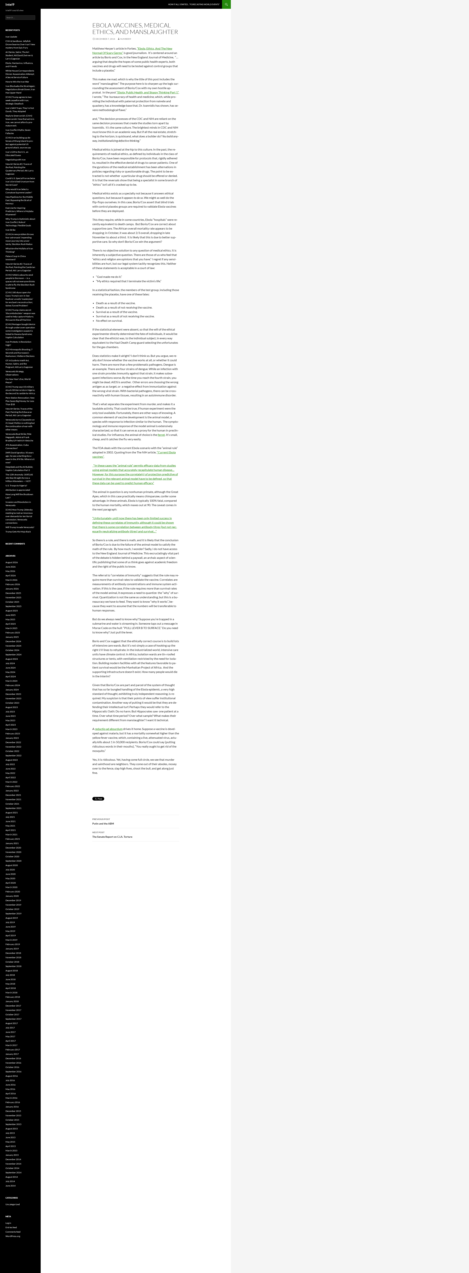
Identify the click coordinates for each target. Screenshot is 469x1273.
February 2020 (12, 891)
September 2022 (13, 755)
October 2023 (12, 702)
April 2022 (10, 777)
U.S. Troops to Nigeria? (16, 485)
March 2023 (11, 729)
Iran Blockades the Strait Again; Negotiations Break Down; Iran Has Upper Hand (20, 89)
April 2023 (10, 724)
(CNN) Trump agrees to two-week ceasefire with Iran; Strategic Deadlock (18, 100)
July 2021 (10, 817)
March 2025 (11, 628)
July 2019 (10, 922)
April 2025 (10, 623)
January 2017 (12, 1054)
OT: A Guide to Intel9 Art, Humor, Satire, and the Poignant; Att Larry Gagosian (19, 363)
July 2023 (10, 711)
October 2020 (12, 856)
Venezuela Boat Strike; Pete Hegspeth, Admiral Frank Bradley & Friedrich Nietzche (19, 437)
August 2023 (11, 707)
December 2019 (13, 900)
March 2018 (11, 992)
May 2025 (10, 619)
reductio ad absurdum (109, 729)
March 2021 (11, 834)
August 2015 (11, 1128)
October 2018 (12, 961)
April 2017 (10, 1040)
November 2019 (13, 904)
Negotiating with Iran (15, 159)
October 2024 (12, 650)
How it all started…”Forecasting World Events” (194, 4)
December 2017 (13, 1005)
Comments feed (13, 1231)
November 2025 (13, 597)
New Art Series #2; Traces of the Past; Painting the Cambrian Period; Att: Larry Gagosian (20, 267)
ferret (161, 434)
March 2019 (11, 939)
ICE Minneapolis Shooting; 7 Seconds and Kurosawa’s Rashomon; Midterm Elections (19, 352)
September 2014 (13, 1172)
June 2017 (10, 1032)
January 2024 (12, 689)
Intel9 (9, 4)
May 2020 (10, 878)
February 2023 (12, 733)
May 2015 (10, 1141)
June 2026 (10, 566)
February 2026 (12, 584)
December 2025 (13, 593)
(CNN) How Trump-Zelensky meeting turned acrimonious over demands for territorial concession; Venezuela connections (19, 516)
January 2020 (12, 896)
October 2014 (12, 1168)
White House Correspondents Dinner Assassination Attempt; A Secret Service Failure (19, 74)
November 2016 (13, 1062)
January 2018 (12, 1001)
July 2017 (10, 1027)
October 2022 (12, 751)
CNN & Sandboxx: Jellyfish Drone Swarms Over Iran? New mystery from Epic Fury (20, 44)
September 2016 (13, 1071)
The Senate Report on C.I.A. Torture (112, 834)
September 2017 (13, 1018)
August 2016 (11, 1076)
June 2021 (10, 821)
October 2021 (12, 803)
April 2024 (10, 676)
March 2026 (11, 580)
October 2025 (12, 601)
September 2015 (13, 1124)
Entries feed (11, 1227)
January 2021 (12, 843)
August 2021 (11, 812)
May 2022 (10, 773)
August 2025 (11, 610)
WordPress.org (12, 1236)
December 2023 (13, 694)
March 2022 (11, 781)
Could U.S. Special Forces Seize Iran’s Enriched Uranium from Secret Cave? (20, 181)
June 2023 (10, 716)
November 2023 (13, 698)
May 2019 (10, 931)
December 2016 (13, 1058)
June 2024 (10, 667)
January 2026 (12, 588)
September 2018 (13, 966)
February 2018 (12, 997)
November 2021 (13, 799)
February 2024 (12, 685)
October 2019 (12, 909)
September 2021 (13, 808)
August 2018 (11, 970)
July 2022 (10, 764)
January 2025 (12, 637)
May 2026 (10, 571)
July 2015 (10, 1133)
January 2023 (12, 738)
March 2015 (11, 1150)
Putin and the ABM (103, 821)
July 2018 (10, 975)
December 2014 (13, 1159)
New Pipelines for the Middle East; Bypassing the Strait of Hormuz (19, 200)
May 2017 (10, 1036)
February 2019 (12, 944)
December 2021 (13, 795)
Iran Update (11, 36)
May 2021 (10, 825)
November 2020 (13, 852)
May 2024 (10, 672)
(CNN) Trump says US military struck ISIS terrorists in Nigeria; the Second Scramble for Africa (20, 390)
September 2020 (13, 860)
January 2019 (12, 948)
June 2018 (10, 979)
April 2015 (10, 1146)
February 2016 (12, 1102)
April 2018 (10, 988)
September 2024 (13, 654)
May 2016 (10, 1089)
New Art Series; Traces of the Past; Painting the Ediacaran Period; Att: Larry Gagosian (18, 412)
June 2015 (10, 1137)
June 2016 (10, 1084)
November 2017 (13, 1010)
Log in (8, 1223)
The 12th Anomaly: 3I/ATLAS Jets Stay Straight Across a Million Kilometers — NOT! (19, 477)
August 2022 (11, 759)
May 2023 (10, 720)
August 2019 (11, 918)
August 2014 (11, 1177)
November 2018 (13, 957)
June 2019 (10, 926)
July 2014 (10, 1181)
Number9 (125, 38)
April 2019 (10, 935)
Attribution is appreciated (17, 490)
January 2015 (12, 1155)
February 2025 (12, 632)
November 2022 (13, 746)
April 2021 (10, 830)
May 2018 (10, 983)
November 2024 (13, 645)
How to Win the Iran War (17, 81)
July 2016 (10, 1080)
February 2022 (12, 786)
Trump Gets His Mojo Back (18, 531)
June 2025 (10, 615)
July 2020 (10, 869)
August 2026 (11, 562)
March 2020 (11, 887)
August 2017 (11, 1023)
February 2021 (12, 839)
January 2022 (12, 790)
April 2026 (10, 575)
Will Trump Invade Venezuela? (19, 527)
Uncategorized (12, 1204)
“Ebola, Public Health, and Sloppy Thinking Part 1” (147, 92)
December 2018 (13, 953)
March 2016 (11, 1097)
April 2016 (10, 1093)
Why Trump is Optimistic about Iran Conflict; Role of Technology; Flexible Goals (20, 222)
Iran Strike (10, 229)
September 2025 (13, 606)
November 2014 (13, 1163)
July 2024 (10, 663)
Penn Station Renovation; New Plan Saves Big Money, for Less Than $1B (19, 401)
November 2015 (13, 1115)
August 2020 (11, 865)
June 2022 (10, 768)
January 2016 (12, 1106)
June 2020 (10, 874)
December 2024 (13, 641)
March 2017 (11, 1045)
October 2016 (12, 1067)
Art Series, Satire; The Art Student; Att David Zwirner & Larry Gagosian (19, 55)
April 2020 (10, 882)
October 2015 (12, 1119)
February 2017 (12, 1049)
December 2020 (13, 847)
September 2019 (13, 913)
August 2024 (11, 659)
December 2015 (13, 1111)
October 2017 (12, 1014)
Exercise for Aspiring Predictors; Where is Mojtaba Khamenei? (19, 211)
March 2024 (11, 680)
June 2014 (10, 1185)
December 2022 (13, 742)
